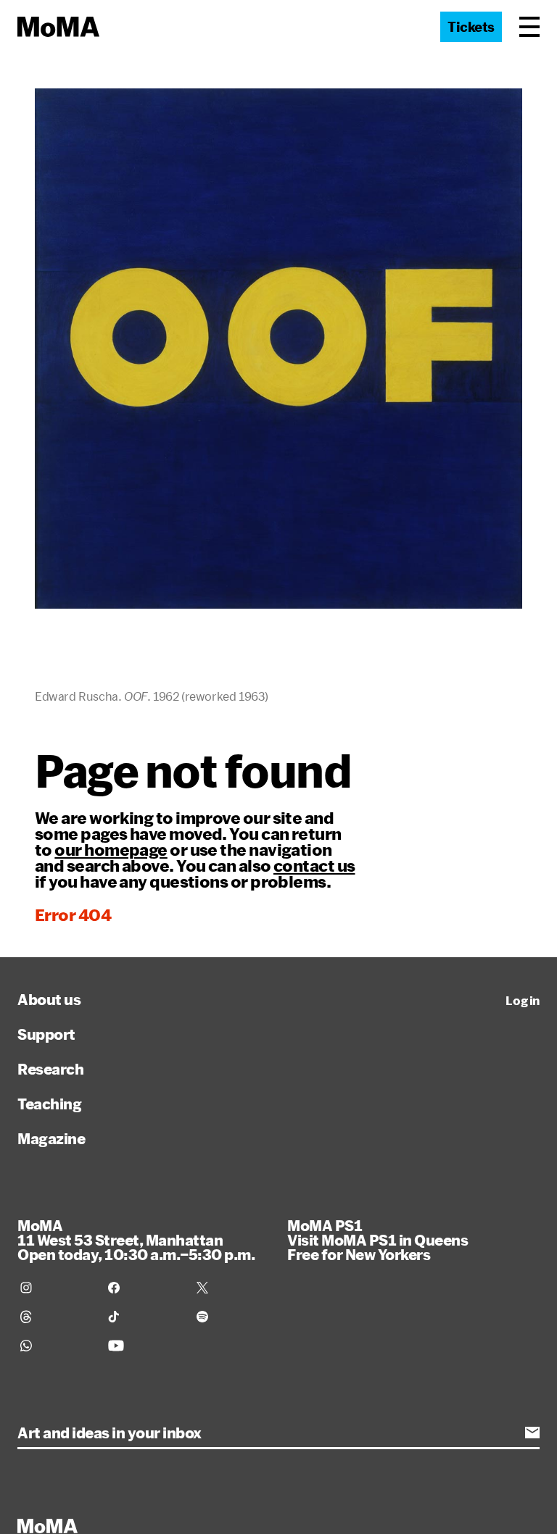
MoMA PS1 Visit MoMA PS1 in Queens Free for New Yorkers (377, 1240)
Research (50, 1068)
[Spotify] (232, 1316)
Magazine (51, 1138)
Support (46, 1034)
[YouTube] (143, 1345)
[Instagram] (55, 1287)
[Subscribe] (532, 1432)
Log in (523, 1000)
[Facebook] (143, 1287)
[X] (232, 1287)
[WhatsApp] (55, 1345)
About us (49, 999)
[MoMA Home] (58, 27)
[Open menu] (529, 27)
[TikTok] (143, 1316)
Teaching (49, 1103)
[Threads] (55, 1316)
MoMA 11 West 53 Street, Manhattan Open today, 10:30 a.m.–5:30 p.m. (136, 1240)
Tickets (471, 27)
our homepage (110, 849)
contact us (314, 865)
